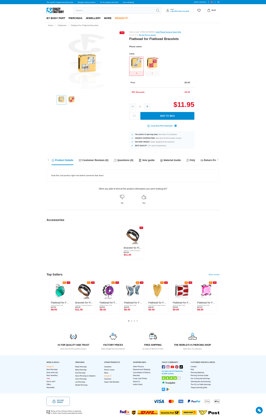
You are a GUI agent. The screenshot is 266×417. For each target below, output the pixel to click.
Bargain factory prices (86, 2)
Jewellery (93, 18)
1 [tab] (128, 321)
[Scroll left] (217, 159)
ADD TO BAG (167, 115)
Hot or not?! (51, 382)
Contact (193, 367)
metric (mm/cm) (200, 2)
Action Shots (137, 384)
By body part (56, 18)
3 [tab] (134, 321)
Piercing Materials (197, 373)
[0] (199, 10)
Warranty (136, 375)
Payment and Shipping (141, 369)
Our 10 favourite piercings (200, 378)
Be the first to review (147, 35)
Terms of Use (56, 411)
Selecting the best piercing (201, 382)
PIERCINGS (75, 18)
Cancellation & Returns (141, 373)
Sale (48, 378)
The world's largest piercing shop (60, 2)
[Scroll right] (48, 159)
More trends (214, 274)
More (108, 18)
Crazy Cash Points (140, 378)
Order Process (138, 367)
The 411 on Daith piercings (201, 384)
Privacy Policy (67, 411)
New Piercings (52, 369)
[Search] (157, 10)
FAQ (192, 369)
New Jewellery (52, 375)
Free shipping (128, 2)
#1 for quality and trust (109, 2)
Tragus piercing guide (199, 387)
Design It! (121, 18)
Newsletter (51, 387)
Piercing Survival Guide (199, 375)
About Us (136, 382)
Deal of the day (52, 373)
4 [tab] (137, 321)
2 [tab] (131, 321)
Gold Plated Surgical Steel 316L (168, 32)
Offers (49, 384)
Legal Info (77, 411)
